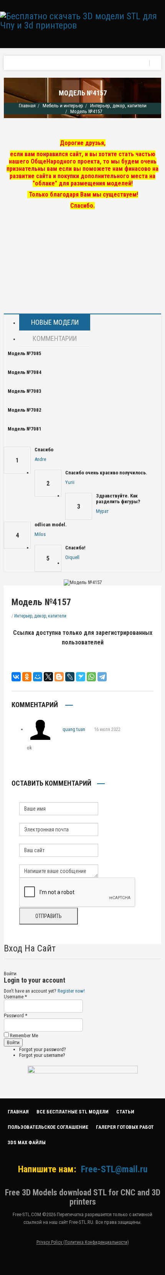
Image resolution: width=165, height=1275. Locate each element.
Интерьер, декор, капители (118, 105)
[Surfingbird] (80, 676)
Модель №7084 (24, 372)
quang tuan (74, 729)
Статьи (125, 1112)
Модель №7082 (24, 410)
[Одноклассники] (26, 676)
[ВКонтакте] (16, 676)
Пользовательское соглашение (48, 1127)
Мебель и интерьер (63, 105)
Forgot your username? (42, 1055)
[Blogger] (59, 676)
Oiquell (72, 557)
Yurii (69, 482)
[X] (48, 676)
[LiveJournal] (69, 676)
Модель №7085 (24, 353)
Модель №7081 (24, 429)
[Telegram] (102, 676)
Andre (40, 459)
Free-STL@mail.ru (114, 1169)
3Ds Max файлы (27, 1142)
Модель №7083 (24, 391)
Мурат (102, 511)
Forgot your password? (42, 1049)
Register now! (71, 991)
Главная (27, 105)
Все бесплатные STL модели (72, 1112)
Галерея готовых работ (125, 1127)
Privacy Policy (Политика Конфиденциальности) (82, 1242)
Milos (40, 534)
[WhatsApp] (91, 676)
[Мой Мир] (37, 676)
